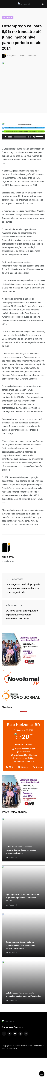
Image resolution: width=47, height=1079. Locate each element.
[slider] (40, 136)
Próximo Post (12, 605)
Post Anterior (17, 579)
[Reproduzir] (5, 137)
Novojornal (8, 557)
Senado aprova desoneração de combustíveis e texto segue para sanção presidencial (20, 945)
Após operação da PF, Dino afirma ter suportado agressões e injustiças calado (22, 897)
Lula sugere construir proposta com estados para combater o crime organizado (23, 588)
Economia (7, 18)
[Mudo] (34, 137)
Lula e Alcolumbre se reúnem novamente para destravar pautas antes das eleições (21, 850)
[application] (23, 136)
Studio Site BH (11, 1049)
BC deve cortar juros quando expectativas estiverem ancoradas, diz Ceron (22, 615)
